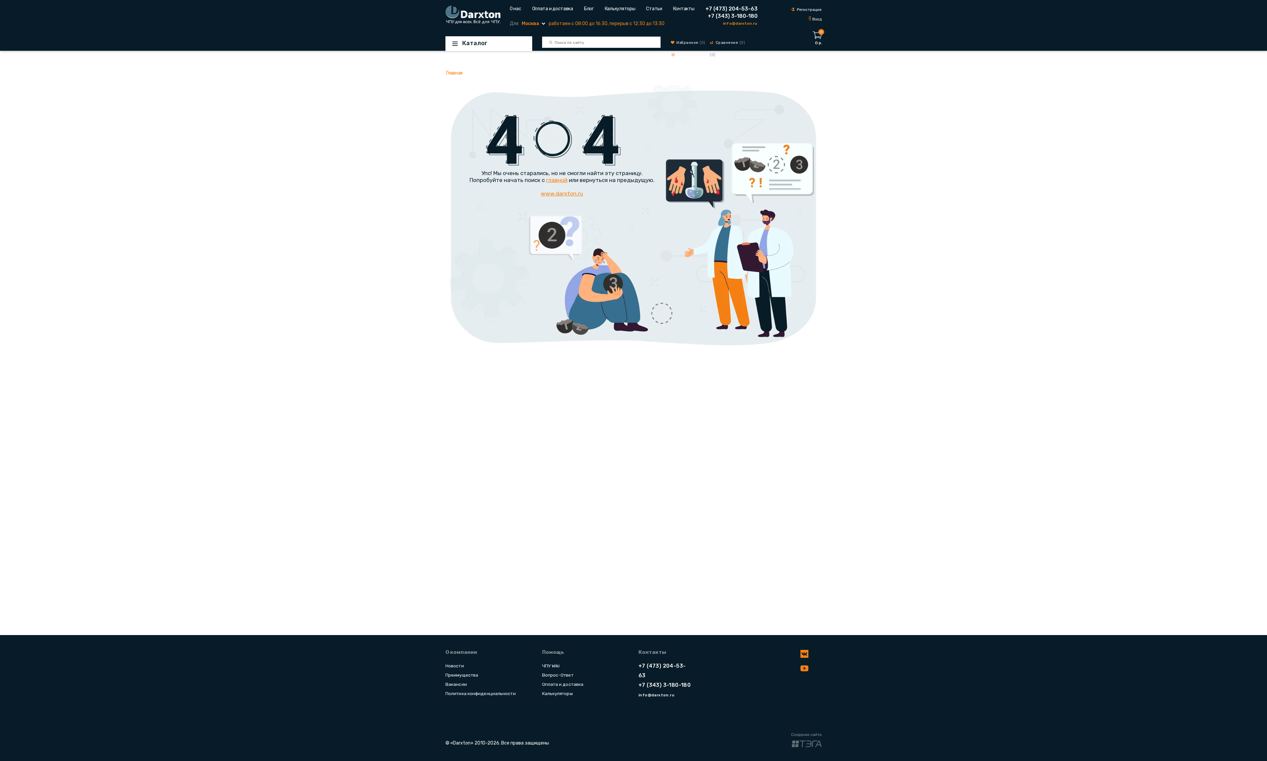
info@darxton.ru (740, 23)
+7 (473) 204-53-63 (731, 9)
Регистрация (809, 9)
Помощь (553, 652)
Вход (817, 19)
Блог (589, 9)
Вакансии (456, 684)
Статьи (654, 9)
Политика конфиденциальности (480, 693)
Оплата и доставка (552, 9)
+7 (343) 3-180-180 (733, 16)
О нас (515, 9)
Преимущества (461, 675)
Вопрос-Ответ (557, 675)
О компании (461, 652)
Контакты (684, 9)
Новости (454, 665)
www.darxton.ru (562, 193)
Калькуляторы (620, 9)
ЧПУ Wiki (551, 665)
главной (557, 180)
